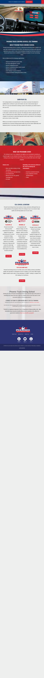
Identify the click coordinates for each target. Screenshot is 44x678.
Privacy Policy (14, 334)
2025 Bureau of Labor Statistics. (34, 302)
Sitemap (32, 334)
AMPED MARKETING (22, 348)
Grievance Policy (20, 334)
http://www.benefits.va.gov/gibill (27, 313)
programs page (6, 156)
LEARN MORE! (29, 1)
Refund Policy (27, 334)
